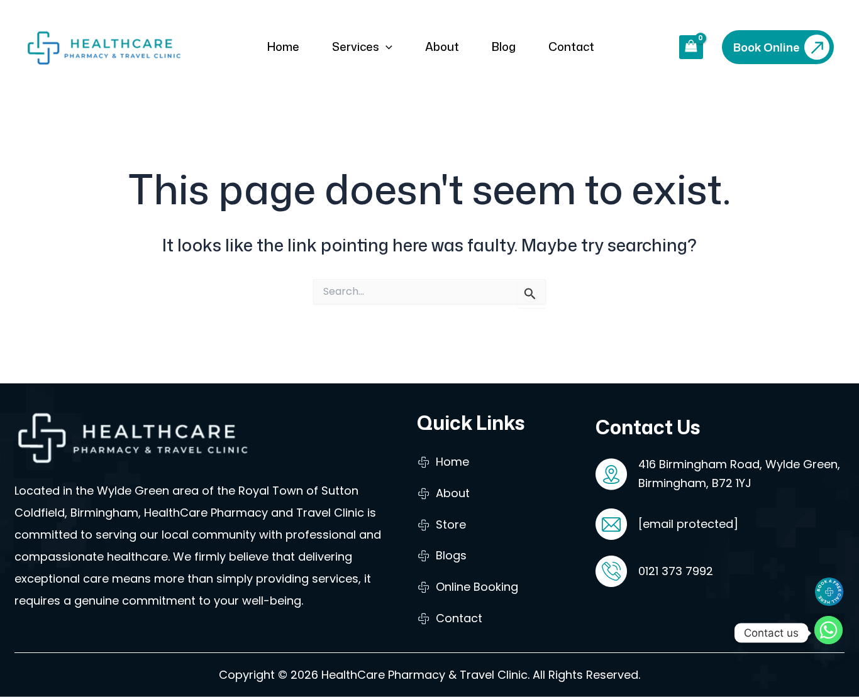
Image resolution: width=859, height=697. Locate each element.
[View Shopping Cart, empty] (691, 47)
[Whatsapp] (831, 633)
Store (451, 524)
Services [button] (355, 46)
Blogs (451, 555)
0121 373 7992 (675, 571)
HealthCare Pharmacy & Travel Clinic (424, 675)
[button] (385, 47)
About (442, 46)
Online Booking (477, 587)
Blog (504, 46)
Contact (571, 46)
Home (283, 46)
